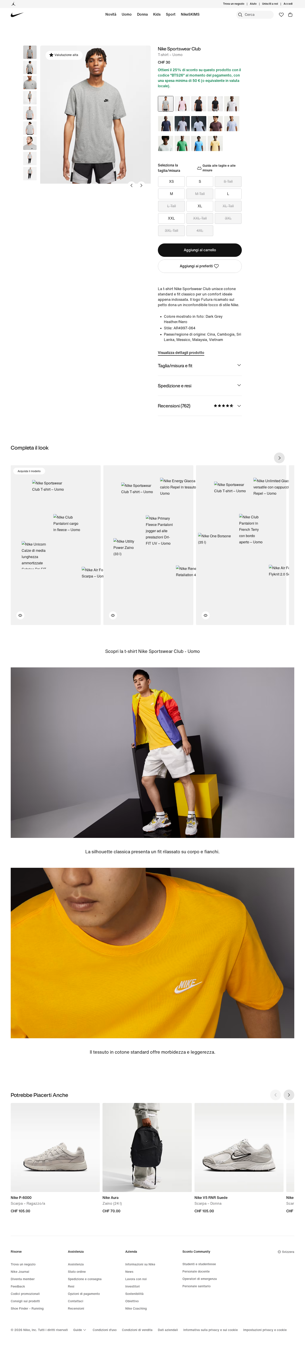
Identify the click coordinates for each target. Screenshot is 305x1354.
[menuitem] (258, 4)
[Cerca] (240, 15)
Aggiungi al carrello (200, 250)
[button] (30, 67)
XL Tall (228, 206)
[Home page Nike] (17, 14)
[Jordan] (13, 4)
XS (171, 181)
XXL (171, 218)
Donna (142, 14)
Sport (170, 14)
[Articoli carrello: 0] (290, 15)
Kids (157, 14)
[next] (279, 458)
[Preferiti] (281, 15)
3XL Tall (171, 231)
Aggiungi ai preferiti (196, 266)
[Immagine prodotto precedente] (131, 185)
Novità (110, 14)
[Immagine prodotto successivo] (141, 185)
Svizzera (288, 1252)
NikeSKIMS (190, 14)
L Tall (171, 206)
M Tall (200, 194)
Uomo (127, 14)
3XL (228, 218)
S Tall (228, 181)
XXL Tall (200, 218)
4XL (199, 231)
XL (200, 206)
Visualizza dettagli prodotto (181, 353)
